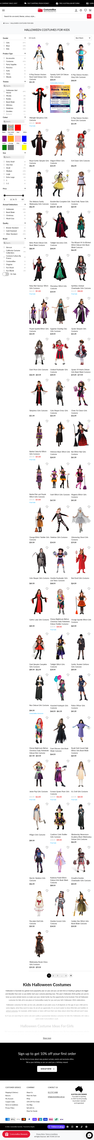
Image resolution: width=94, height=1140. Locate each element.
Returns (8, 1095)
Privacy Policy (9, 1108)
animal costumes (12, 1011)
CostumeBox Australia (16, 1126)
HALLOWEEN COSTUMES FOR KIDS (21, 23)
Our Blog (29, 1105)
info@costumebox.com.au (56, 1097)
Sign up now (46, 1069)
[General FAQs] (80, 10)
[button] (3, 10)
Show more (47, 1038)
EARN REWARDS (79, 3)
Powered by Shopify (29, 1126)
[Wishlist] (85, 10)
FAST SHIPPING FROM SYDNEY (22, 3)
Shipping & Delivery (11, 1092)
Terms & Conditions (11, 1105)
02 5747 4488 (53, 1092)
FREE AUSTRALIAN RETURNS (53, 3)
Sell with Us (30, 1108)
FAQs (28, 1099)
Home (7, 23)
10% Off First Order (33, 1102)
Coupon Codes (10, 1102)
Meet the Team (31, 1095)
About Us (30, 1092)
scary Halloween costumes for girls (61, 1035)
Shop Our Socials (32, 1111)
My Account (9, 1099)
